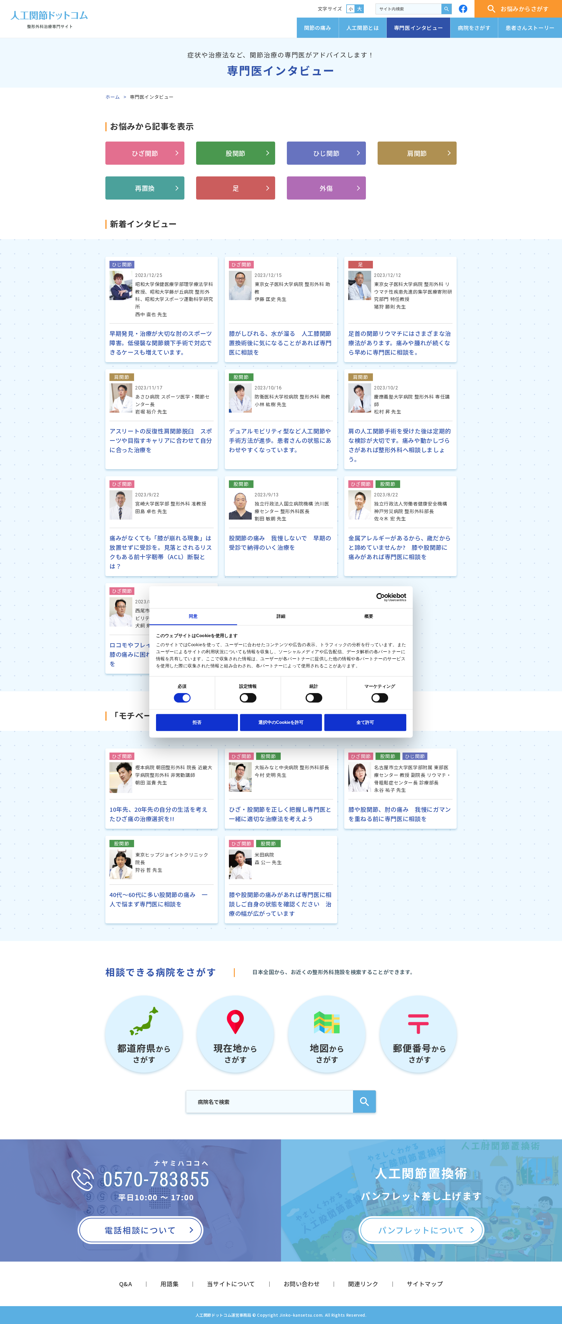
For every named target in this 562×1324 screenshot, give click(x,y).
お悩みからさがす (525, 8)
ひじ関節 (326, 153)
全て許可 (365, 722)
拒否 (197, 722)
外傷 (326, 188)
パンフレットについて (421, 1230)
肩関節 (417, 153)
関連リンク (363, 1283)
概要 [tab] (368, 616)
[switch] (248, 698)
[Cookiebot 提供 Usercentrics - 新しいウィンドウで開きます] (380, 597)
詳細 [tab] (281, 616)
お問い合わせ (302, 1283)
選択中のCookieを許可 (281, 722)
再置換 (145, 188)
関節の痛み (317, 27)
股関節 (236, 153)
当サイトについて (231, 1283)
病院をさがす (474, 27)
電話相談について (140, 1230)
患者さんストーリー (530, 27)
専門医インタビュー (418, 27)
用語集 (169, 1283)
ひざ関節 (145, 153)
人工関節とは (362, 27)
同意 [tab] (193, 616)
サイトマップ (425, 1283)
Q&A (125, 1283)
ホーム (112, 96)
